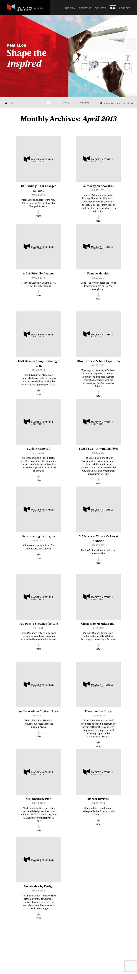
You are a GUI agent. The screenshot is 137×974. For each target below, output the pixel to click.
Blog (113, 8)
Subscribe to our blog (118, 103)
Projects (100, 8)
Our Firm (70, 8)
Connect (124, 8)
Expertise (85, 8)
